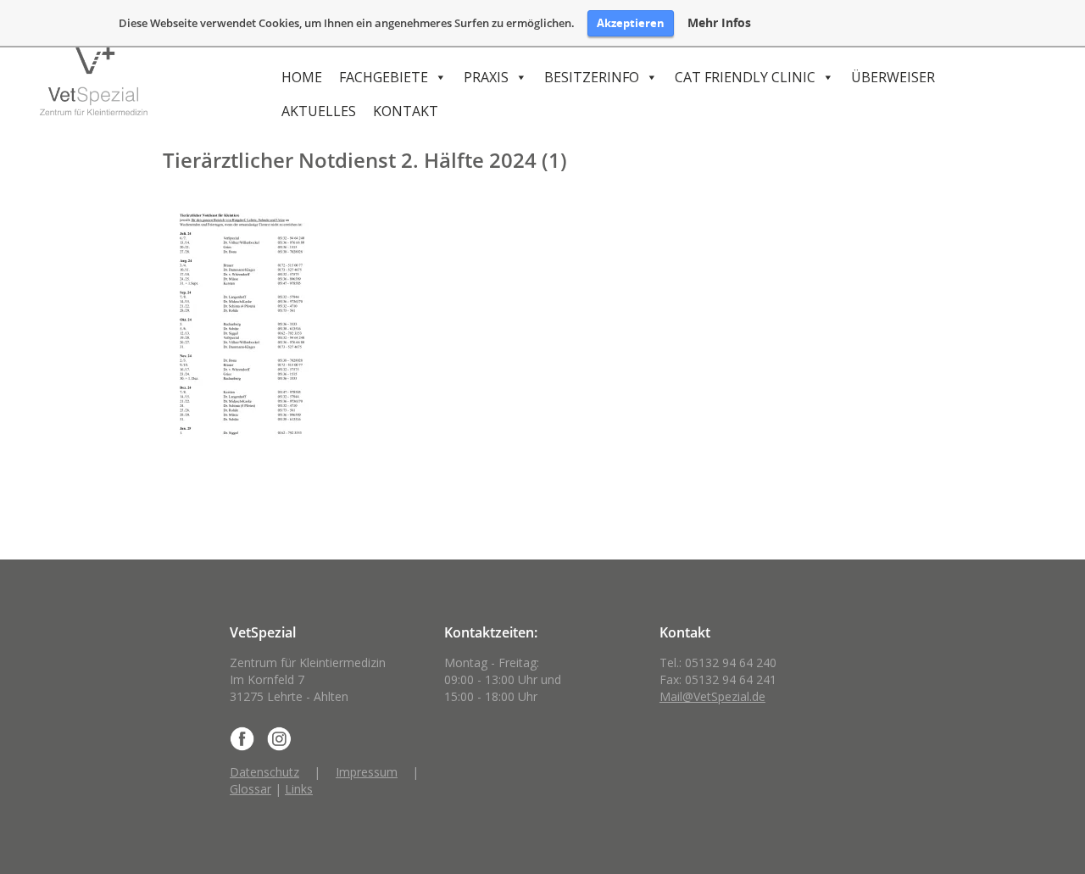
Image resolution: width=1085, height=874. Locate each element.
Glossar (250, 789)
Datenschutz (264, 772)
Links (299, 789)
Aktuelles (318, 111)
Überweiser (893, 77)
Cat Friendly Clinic (745, 77)
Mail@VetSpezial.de (712, 696)
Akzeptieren (631, 23)
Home (301, 77)
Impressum (367, 772)
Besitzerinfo (591, 77)
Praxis (486, 77)
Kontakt (405, 111)
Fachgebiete (383, 77)
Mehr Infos (719, 23)
